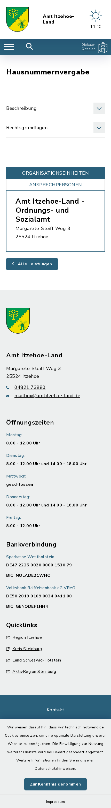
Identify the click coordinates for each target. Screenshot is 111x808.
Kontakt (56, 710)
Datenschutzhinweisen (55, 768)
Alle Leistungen (34, 264)
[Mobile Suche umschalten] (29, 47)
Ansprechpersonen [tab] (55, 185)
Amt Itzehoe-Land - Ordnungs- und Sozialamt (49, 210)
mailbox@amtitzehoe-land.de (47, 396)
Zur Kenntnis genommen (55, 784)
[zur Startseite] (17, 19)
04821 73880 (30, 387)
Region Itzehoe (27, 637)
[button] (55, 108)
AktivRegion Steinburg (34, 671)
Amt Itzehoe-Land (58, 19)
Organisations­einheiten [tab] (55, 173)
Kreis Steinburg (27, 649)
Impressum (55, 801)
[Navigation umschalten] (9, 47)
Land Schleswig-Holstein (36, 660)
